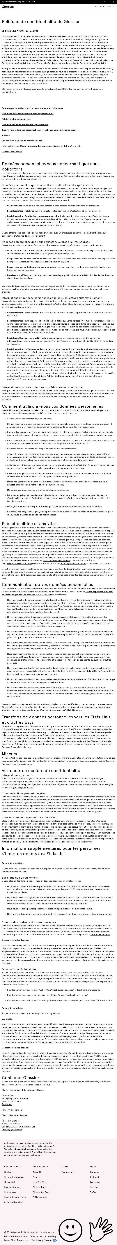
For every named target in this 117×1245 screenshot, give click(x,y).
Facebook (95, 1182)
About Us (37, 1172)
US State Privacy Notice (15, 1236)
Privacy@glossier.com (21, 747)
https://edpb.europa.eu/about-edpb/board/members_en (72, 990)
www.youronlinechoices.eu (19, 563)
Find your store (69, 1172)
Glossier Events (40, 1187)
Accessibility (50, 1236)
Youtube (94, 1187)
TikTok (93, 1192)
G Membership (40, 1197)
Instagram (94, 1172)
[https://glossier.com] (85, 1230)
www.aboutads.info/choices (56, 560)
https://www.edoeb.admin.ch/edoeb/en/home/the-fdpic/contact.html (78, 1000)
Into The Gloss (40, 1182)
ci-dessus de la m (43, 594)
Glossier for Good (41, 1192)
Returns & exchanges (14, 1177)
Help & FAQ (9, 1182)
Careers (36, 1177)
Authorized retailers (13, 1202)
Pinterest (94, 1177)
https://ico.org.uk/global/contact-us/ (69, 995)
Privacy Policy (47, 1232)
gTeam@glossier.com (23, 787)
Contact (8, 1172)
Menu (102, 6)
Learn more (36, 2)
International (10, 1192)
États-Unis (41, 146)
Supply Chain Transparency (16, 1240)
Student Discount (12, 1187)
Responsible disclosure (15, 1197)
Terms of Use (35, 1236)
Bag (110, 6)
